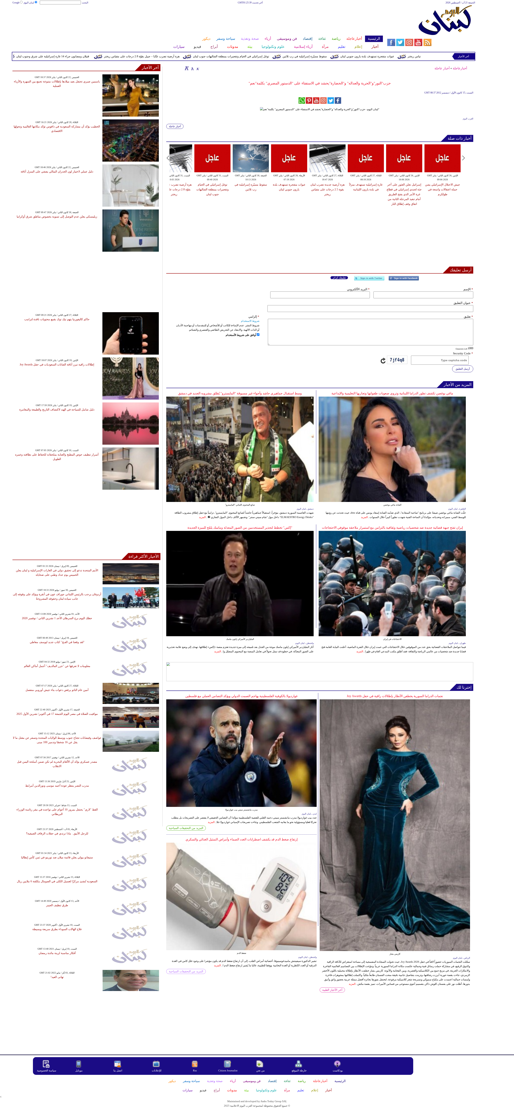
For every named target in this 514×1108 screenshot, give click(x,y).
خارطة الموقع (299, 1070)
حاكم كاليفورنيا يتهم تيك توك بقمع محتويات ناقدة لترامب (57, 319)
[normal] (192, 68)
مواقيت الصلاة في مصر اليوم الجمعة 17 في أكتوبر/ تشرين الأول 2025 (57, 713)
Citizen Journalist (228, 1070)
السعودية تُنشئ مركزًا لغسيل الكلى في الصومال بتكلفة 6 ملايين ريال (57, 881)
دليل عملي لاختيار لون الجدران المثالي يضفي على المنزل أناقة (57, 171)
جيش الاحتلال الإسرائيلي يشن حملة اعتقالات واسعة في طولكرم (442, 189)
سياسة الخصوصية (46, 1070)
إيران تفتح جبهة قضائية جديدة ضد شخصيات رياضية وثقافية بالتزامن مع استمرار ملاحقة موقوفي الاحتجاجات (392, 527)
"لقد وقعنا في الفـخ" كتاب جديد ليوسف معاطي (57, 642)
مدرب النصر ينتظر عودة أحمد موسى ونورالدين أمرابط (57, 785)
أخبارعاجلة (460, 68)
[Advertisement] (197, 18)
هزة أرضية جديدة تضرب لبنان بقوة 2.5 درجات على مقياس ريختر (327, 189)
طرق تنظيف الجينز (57, 905)
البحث (85, 2)
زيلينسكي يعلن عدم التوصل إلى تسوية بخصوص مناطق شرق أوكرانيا (57, 216)
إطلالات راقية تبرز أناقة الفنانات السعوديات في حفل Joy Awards (57, 364)
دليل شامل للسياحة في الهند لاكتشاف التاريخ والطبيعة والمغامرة (56, 409)
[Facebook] (404, 279)
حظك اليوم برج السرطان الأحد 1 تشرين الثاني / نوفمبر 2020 (57, 618)
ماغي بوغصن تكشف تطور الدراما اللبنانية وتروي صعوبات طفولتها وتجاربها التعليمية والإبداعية (392, 393)
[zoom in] (187, 68)
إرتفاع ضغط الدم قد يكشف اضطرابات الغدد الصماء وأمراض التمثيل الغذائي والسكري (242, 839)
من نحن (260, 1070)
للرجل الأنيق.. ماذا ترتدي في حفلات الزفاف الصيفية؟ (57, 833)
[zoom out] (198, 68)
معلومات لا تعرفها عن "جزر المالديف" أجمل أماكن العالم (57, 666)
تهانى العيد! (57, 977)
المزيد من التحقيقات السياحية (186, 828)
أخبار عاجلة (442, 68)
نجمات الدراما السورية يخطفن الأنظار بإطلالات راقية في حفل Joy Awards (395, 696)
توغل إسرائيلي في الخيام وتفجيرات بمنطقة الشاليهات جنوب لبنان (303, 56)
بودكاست (338, 1070)
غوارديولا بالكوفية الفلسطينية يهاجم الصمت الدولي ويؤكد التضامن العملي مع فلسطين (241, 696)
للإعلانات (156, 1070)
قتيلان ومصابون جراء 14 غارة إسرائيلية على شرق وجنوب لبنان (125, 56)
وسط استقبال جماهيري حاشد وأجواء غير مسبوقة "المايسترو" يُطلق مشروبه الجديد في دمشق (240, 393)
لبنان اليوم (29, 2)
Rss (195, 1070)
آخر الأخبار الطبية (332, 989)
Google (15, 2)
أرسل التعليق (463, 368)
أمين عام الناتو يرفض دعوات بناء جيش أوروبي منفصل (57, 689)
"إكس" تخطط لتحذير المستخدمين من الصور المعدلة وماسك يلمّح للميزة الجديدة (240, 527)
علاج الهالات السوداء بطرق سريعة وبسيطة (57, 929)
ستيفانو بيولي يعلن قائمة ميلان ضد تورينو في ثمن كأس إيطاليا (57, 857)
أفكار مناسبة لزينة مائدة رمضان (57, 953)
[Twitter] (369, 279)
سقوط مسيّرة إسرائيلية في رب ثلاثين (377, 56)
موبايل (79, 1070)
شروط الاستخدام (250, 320)
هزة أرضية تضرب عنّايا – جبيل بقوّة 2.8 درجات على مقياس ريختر (214, 56)
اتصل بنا (117, 1070)
